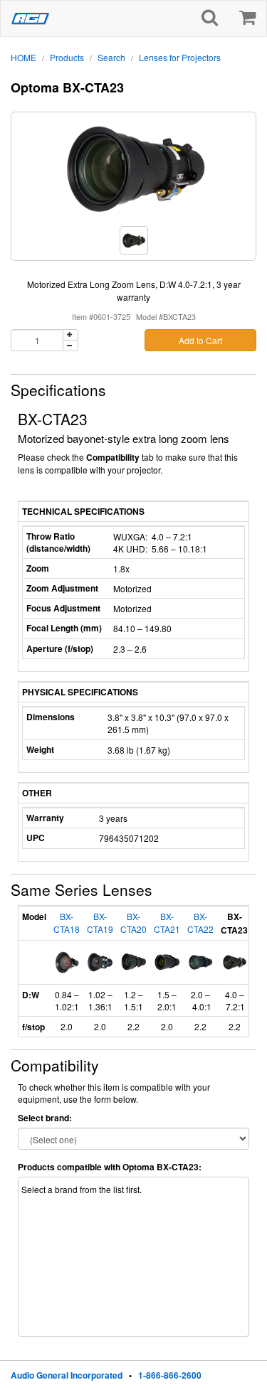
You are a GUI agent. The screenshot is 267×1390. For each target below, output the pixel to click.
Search (111, 57)
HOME (23, 57)
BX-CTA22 (200, 922)
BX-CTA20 (133, 922)
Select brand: (45, 1118)
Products (67, 57)
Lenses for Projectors (180, 57)
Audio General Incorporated (66, 1375)
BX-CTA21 (167, 922)
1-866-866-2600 (169, 1375)
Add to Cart (200, 340)
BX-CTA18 (66, 922)
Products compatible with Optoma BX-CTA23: (109, 1167)
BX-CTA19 (100, 922)
